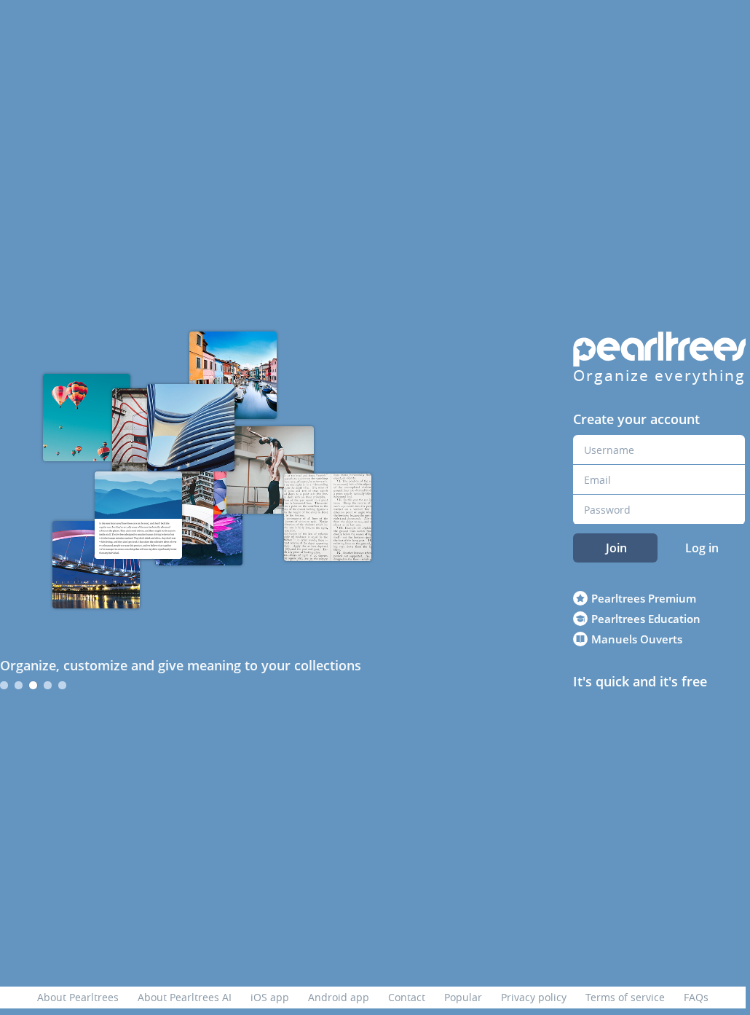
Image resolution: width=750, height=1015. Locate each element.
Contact (406, 997)
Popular (463, 997)
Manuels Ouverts (636, 639)
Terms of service (625, 997)
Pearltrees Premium (643, 598)
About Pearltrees (78, 997)
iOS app (269, 997)
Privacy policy (534, 997)
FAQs (696, 997)
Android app (338, 997)
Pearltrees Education (645, 618)
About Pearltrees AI (185, 997)
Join (616, 548)
